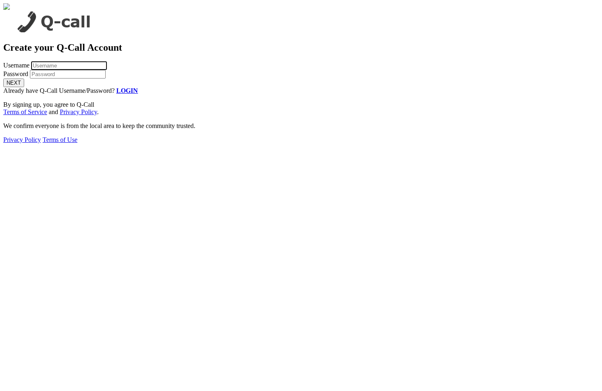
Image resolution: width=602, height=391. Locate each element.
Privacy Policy (78, 111)
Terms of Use (60, 139)
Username (16, 65)
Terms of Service (25, 111)
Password (15, 73)
